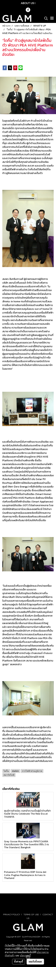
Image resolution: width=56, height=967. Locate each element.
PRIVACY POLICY (11, 914)
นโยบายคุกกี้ (25, 955)
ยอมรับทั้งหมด (35, 961)
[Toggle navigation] (52, 18)
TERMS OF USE (31, 914)
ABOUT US (27, 3)
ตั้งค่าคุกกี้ (18, 961)
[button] (45, 18)
